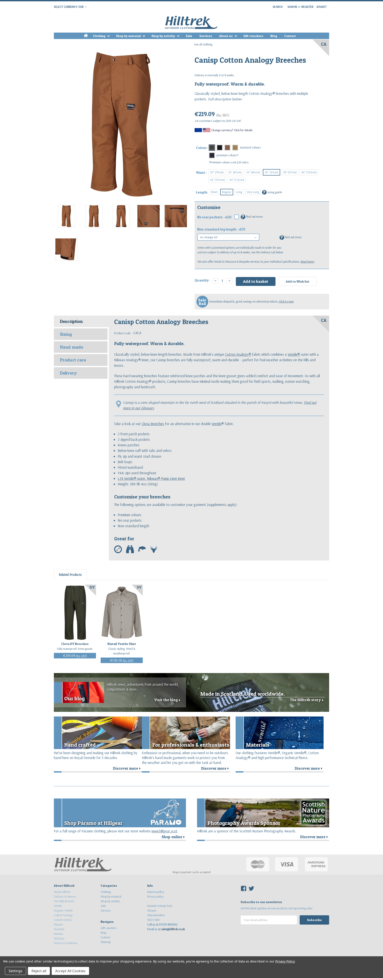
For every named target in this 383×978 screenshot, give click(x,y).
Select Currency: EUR (69, 7)
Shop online (174, 837)
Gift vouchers (253, 36)
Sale (189, 36)
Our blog (74, 698)
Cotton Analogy (63, 915)
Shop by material (128, 36)
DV (92, 587)
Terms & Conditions (65, 943)
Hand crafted (80, 745)
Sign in (292, 7)
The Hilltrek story (307, 700)
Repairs (58, 924)
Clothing (99, 36)
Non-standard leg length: (221, 229)
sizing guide (272, 192)
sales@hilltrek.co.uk (173, 929)
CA (323, 44)
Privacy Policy (285, 961)
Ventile (216, 423)
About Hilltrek (62, 892)
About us (226, 36)
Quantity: (202, 280)
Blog (273, 36)
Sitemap (106, 942)
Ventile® (294, 354)
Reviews (58, 934)
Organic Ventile (63, 910)
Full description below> (224, 99)
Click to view (286, 301)
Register (307, 7)
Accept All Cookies (70, 970)
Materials (258, 745)
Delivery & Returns (65, 896)
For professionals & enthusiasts (190, 745)
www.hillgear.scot (164, 831)
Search (278, 7)
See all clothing (203, 44)
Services (205, 36)
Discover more (127, 768)
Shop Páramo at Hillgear (93, 823)
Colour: (201, 148)
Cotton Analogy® (238, 354)
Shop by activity (163, 36)
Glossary (59, 938)
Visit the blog (168, 700)
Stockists (59, 929)
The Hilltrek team (64, 901)
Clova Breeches (153, 423)
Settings (15, 970)
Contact (290, 36)
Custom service (63, 920)
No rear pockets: (214, 217)
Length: (202, 192)
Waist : (201, 172)
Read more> (307, 262)
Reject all (38, 970)
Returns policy (155, 892)
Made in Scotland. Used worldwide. (242, 694)
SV (139, 587)
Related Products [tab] (70, 574)
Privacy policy (155, 896)
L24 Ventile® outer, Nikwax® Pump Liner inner (151, 478)
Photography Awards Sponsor (243, 823)
